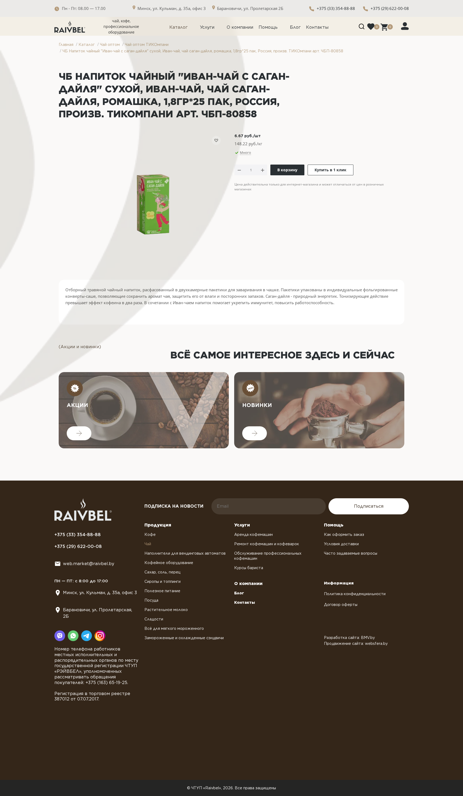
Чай (147, 544)
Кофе (150, 534)
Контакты (317, 27)
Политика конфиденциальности (355, 594)
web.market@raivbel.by (88, 563)
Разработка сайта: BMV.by (349, 637)
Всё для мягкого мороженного (174, 628)
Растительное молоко (166, 610)
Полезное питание (162, 591)
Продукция (157, 525)
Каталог (178, 27)
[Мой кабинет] (405, 25)
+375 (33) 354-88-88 (336, 8)
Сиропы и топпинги (162, 581)
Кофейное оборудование (168, 563)
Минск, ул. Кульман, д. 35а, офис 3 (100, 592)
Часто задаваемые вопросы (350, 553)
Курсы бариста (248, 568)
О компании (240, 27)
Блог (295, 27)
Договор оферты (340, 604)
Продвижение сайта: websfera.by (356, 643)
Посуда (151, 600)
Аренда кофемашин (253, 534)
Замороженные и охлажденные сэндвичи (184, 638)
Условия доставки (341, 544)
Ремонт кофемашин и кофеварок (266, 544)
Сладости (153, 619)
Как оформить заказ (344, 534)
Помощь (268, 27)
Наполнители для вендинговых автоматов (185, 553)
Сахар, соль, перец (162, 572)
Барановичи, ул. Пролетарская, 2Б (97, 613)
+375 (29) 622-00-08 (390, 8)
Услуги (207, 27)
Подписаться (368, 506)
